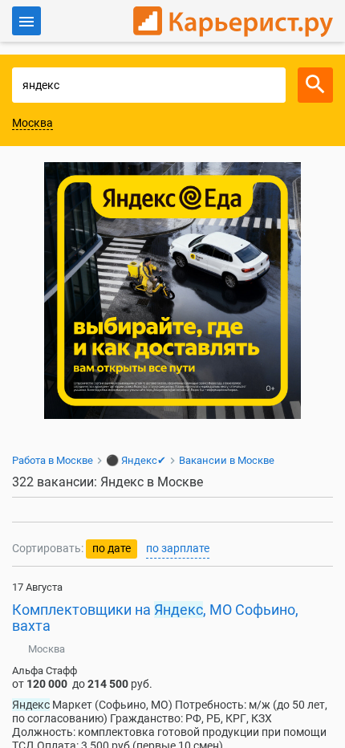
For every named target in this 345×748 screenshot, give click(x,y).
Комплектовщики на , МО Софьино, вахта (155, 617)
